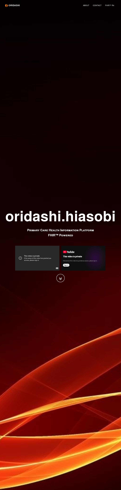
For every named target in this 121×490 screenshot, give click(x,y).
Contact (97, 5)
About (86, 5)
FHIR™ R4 (109, 5)
